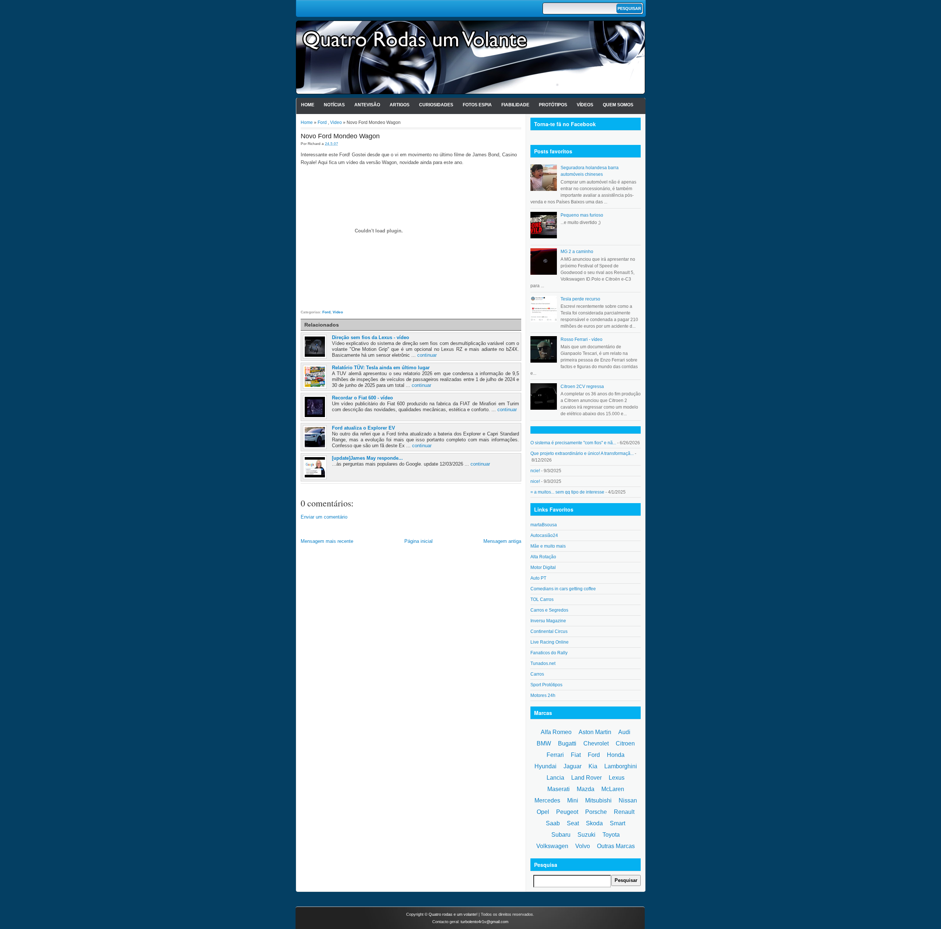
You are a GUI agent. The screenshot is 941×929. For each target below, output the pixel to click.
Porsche (596, 812)
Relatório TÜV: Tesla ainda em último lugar (381, 367)
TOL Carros (542, 599)
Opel (543, 812)
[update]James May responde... (367, 458)
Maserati (558, 789)
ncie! (535, 470)
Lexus (616, 778)
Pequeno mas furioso (582, 215)
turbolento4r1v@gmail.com (484, 921)
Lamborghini (620, 766)
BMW (544, 743)
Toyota (611, 835)
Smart (617, 823)
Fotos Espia (477, 104)
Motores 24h (542, 695)
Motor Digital (543, 567)
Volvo (582, 846)
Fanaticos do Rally (549, 652)
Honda (615, 755)
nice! (535, 481)
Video (336, 122)
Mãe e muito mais (548, 546)
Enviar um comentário (324, 517)
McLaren (612, 789)
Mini (572, 800)
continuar (427, 355)
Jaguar (572, 766)
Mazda (585, 789)
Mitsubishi (598, 800)
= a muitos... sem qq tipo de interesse (567, 492)
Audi (624, 732)
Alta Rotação (543, 556)
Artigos (399, 104)
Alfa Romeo (556, 732)
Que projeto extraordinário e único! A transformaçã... (582, 453)
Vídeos (585, 104)
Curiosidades (436, 104)
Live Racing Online (549, 642)
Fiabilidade (515, 104)
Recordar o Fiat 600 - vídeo (362, 398)
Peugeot (567, 812)
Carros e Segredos (549, 610)
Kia (593, 766)
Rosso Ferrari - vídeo (581, 339)
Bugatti (567, 743)
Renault (624, 812)
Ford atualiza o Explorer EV (363, 428)
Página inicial (418, 541)
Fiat (576, 755)
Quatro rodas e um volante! (453, 914)
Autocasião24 (544, 535)
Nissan (628, 800)
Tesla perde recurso (580, 299)
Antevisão (367, 104)
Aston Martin (595, 732)
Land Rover (586, 778)
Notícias (334, 104)
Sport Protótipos (546, 684)
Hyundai (545, 766)
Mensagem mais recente (327, 541)
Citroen (625, 743)
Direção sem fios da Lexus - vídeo (370, 337)
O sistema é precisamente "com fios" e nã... (573, 442)
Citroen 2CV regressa (582, 386)
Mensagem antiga (502, 541)
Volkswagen (552, 846)
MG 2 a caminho (577, 251)
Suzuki (586, 835)
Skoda (594, 823)
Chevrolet (596, 743)
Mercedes (547, 800)
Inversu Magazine (548, 620)
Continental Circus (549, 631)
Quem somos (618, 104)
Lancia (555, 778)
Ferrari (555, 755)
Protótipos (553, 104)
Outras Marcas (616, 846)
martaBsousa (543, 524)
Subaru (560, 835)
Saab (553, 823)
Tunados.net (542, 663)
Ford (322, 122)
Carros (537, 674)
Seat (573, 823)
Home (307, 104)
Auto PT (538, 578)
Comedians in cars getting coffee (563, 588)
